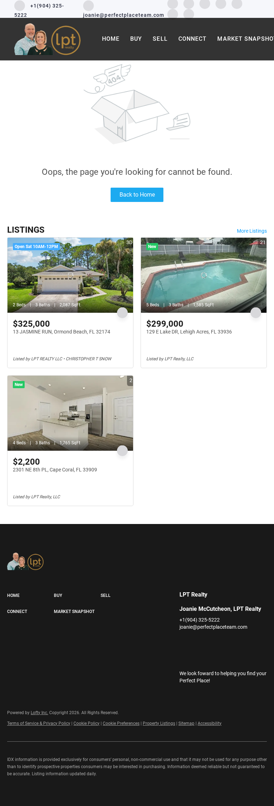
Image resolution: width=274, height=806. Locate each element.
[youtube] (242, 643)
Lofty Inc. (39, 712)
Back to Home (137, 194)
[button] (30, 595)
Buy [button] (136, 38)
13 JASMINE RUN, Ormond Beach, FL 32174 (61, 332)
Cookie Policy (86, 723)
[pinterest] (172, 13)
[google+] (188, 13)
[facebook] (184, 643)
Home (111, 38)
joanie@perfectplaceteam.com (213, 627)
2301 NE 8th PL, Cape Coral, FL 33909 (55, 470)
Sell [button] (160, 38)
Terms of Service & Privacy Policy (38, 723)
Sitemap (186, 723)
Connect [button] (192, 38)
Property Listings (159, 723)
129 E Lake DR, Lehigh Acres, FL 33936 (189, 332)
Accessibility (210, 723)
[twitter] (213, 643)
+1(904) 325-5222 (199, 620)
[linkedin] (199, 643)
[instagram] (227, 643)
